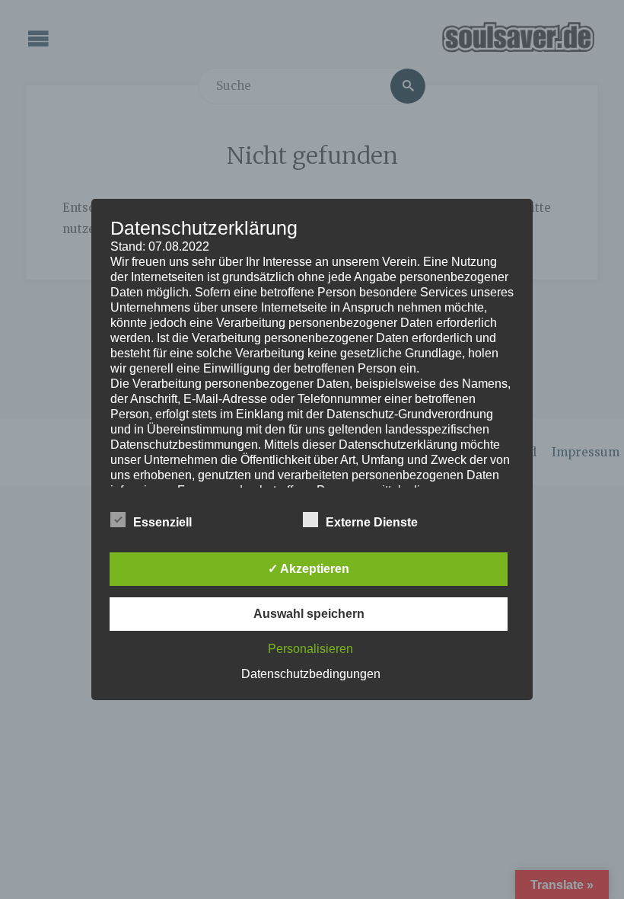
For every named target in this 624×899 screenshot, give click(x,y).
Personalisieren (310, 648)
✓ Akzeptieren (308, 568)
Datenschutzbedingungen (310, 673)
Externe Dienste (372, 522)
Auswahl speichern (309, 613)
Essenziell (162, 522)
